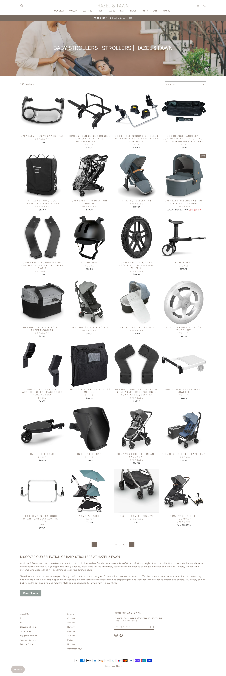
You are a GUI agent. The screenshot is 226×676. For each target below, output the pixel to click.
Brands (166, 11)
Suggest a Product (28, 635)
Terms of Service (28, 640)
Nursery (73, 11)
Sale (155, 11)
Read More (29, 593)
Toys (100, 11)
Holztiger (71, 644)
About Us (24, 614)
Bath (123, 11)
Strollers (71, 622)
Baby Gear (58, 11)
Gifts (145, 11)
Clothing (88, 11)
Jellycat (71, 635)
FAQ (22, 622)
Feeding (112, 11)
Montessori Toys (74, 648)
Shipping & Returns (28, 627)
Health (134, 11)
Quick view (42, 130)
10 (124, 544)
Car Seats (71, 618)
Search (70, 614)
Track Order (25, 631)
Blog (22, 618)
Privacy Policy (26, 644)
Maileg (70, 640)
